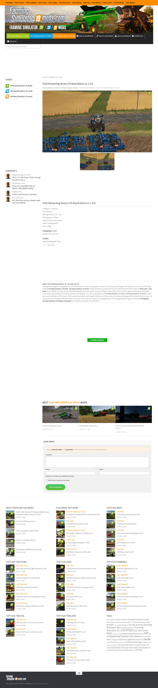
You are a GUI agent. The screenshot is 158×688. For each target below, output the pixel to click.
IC (107, 636)
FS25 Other (70, 540)
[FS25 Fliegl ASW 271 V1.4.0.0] (60, 623)
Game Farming (116, 634)
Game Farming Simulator (130, 634)
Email (101, 469)
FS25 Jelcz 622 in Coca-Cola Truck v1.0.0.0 (29, 623)
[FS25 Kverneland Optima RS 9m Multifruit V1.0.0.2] (133, 414)
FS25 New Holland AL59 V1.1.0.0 (127, 569)
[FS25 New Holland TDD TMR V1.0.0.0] (10, 578)
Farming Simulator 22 (127, 628)
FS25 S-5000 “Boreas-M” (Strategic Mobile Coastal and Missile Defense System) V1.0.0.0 (32, 513)
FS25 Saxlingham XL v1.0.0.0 (126, 543)
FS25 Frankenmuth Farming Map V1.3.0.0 (130, 533)
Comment (49, 455)
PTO (144, 642)
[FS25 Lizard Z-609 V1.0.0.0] (111, 578)
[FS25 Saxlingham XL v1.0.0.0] (111, 543)
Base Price (144, 622)
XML (131, 645)
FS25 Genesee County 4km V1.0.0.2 (128, 514)
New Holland (120, 642)
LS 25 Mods (138, 650)
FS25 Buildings (119, 3)
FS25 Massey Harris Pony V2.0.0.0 (27, 587)
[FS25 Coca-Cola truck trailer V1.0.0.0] (60, 660)
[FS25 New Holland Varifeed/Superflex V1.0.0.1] (111, 606)
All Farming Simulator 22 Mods (41, 36)
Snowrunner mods (112, 622)
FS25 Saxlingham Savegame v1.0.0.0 (78, 543)
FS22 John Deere (140, 630)
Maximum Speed (125, 639)
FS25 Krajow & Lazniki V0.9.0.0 (126, 524)
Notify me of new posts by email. (59, 480)
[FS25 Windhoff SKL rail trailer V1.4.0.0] (60, 651)
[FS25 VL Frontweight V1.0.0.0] (10, 543)
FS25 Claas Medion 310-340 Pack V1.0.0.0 (130, 597)
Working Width (124, 645)
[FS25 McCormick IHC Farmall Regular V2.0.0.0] (10, 597)
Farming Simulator (136, 625)
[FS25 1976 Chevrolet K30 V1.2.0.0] (60, 524)
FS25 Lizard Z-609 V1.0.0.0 (125, 578)
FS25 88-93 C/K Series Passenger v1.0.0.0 (79, 587)
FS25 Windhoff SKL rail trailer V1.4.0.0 (78, 651)
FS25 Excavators (65, 3)
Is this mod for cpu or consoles (24, 194)
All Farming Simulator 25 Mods (18, 36)
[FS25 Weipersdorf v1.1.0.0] (111, 552)
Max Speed (136, 640)
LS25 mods (124, 648)
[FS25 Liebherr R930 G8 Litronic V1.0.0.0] (10, 552)
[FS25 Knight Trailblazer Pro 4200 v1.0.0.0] (60, 533)
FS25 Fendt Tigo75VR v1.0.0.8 (76, 641)
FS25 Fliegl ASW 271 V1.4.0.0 (75, 623)
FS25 (109, 633)
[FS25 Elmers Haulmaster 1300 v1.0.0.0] (60, 552)
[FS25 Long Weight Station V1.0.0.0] (10, 533)
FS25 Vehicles (77, 3)
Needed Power (112, 642)
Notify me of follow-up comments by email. (60, 476)
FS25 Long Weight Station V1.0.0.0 (27, 531)
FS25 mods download (138, 647)
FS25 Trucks (42, 3)
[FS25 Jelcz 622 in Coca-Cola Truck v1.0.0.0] (10, 623)
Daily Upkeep (122, 625)
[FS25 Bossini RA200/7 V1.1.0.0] (60, 632)
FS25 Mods (115, 647)
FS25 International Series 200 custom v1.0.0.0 (81, 569)
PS (142, 642)
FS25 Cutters (107, 3)
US (110, 645)
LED (142, 637)
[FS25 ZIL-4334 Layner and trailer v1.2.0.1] (10, 632)
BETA (148, 622)
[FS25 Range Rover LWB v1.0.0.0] (60, 606)
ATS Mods (124, 620)
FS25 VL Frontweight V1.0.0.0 (25, 540)
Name (48, 469)
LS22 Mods (135, 622)
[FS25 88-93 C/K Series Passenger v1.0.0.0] (60, 587)
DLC (127, 625)
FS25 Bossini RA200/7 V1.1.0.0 (76, 632)
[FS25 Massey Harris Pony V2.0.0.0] (10, 587)
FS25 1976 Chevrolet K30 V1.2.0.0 (77, 524)
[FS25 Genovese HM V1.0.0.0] (60, 414)
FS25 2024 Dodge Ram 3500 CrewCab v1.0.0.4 (81, 578)
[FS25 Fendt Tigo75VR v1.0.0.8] (60, 641)
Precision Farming (134, 642)
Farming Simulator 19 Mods (15, 684)
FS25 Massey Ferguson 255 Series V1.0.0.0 (30, 606)
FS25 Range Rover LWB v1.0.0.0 (76, 606)
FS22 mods (110, 620)
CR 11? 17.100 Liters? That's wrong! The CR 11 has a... (26, 178)
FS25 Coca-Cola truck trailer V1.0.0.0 (78, 660)
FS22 (130, 630)
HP (146, 633)
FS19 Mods (28, 684)
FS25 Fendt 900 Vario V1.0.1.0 (25, 521)
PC (125, 642)
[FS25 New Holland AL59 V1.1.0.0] (111, 569)
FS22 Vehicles (96, 3)
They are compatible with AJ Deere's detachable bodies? (23, 187)
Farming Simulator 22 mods (138, 619)
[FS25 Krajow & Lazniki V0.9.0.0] (111, 524)
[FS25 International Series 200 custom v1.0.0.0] (60, 569)
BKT (112, 625)
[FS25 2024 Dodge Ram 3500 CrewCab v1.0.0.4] (60, 578)
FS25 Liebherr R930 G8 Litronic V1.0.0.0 (28, 549)
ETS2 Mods (117, 620)
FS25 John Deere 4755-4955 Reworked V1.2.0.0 (31, 569)
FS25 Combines (31, 3)
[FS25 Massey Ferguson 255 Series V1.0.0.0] (10, 606)
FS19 (124, 630)
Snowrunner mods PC (125, 622)
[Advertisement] (97, 60)
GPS (142, 634)
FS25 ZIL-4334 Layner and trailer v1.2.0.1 (29, 632)
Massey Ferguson (113, 640)
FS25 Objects (130, 3)
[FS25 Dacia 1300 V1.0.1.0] (60, 597)
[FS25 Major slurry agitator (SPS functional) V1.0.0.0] (60, 515)
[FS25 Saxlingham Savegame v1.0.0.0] (60, 543)
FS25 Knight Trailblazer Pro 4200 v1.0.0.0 (79, 533)
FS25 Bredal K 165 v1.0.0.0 (88, 426)
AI (140, 622)
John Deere (134, 636)
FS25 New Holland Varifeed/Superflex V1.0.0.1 (132, 606)
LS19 (145, 637)
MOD (142, 639)
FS (120, 631)
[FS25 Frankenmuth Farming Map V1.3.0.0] (111, 533)
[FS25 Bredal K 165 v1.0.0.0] (97, 414)
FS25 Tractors (20, 3)
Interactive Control (118, 636)
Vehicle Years (115, 645)
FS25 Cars (86, 3)
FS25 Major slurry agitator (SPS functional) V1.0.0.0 (83, 514)
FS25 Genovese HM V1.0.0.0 (51, 426)
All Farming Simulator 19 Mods (64, 36)
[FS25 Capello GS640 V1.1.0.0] (111, 587)
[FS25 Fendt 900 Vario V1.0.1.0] (10, 524)
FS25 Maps (9, 3)
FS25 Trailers (53, 3)
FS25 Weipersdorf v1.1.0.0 (125, 552)
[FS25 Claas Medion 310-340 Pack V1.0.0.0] (111, 597)
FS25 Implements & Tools (52, 77)
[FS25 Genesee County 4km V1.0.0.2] (111, 515)
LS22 (148, 637)
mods (147, 639)
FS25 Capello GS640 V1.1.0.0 (126, 587)
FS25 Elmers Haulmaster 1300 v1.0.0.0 (78, 552)
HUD (150, 634)
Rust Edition (51, 245)
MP (107, 642)
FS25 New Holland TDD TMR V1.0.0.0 (28, 578)
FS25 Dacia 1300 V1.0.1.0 (74, 597)
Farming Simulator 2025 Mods (122, 650)
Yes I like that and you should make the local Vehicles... (26, 201)
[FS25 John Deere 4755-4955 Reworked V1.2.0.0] (10, 569)
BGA (108, 624)
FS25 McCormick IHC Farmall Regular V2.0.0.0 (30, 597)
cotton (116, 625)
